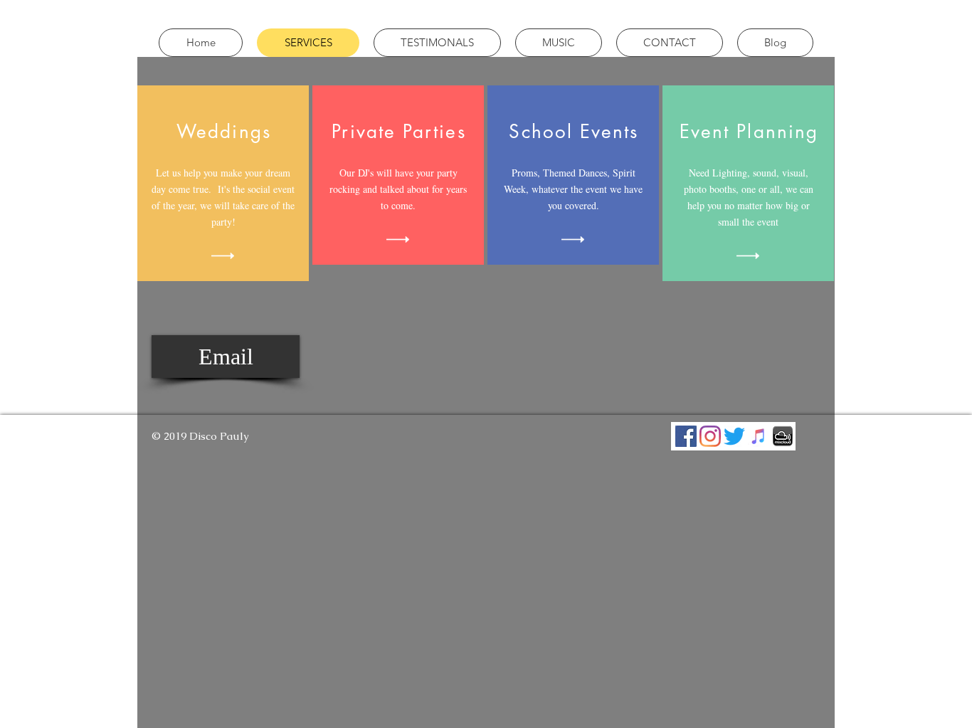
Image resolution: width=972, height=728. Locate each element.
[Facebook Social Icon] (686, 436)
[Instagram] (710, 436)
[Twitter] (734, 436)
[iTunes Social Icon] (758, 436)
